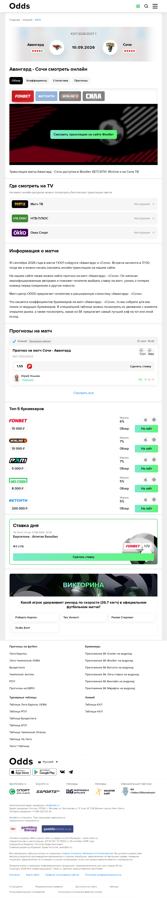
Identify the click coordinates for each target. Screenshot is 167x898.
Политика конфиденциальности (103, 874)
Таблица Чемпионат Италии (27, 732)
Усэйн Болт (22, 627)
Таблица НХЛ (94, 711)
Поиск (146, 6)
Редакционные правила (49, 886)
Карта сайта (32, 874)
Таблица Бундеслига (22, 718)
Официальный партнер (138, 791)
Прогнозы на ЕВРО (22, 688)
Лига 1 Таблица (19, 746)
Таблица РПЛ (18, 711)
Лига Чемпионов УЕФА (24, 660)
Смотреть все (84, 393)
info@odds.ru (52, 805)
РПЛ (12, 681)
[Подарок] (138, 6)
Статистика (60, 80)
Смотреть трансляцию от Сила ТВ (94, 96)
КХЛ (38, 20)
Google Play (44, 772)
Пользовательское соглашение (27, 892)
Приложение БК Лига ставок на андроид (112, 674)
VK (62, 771)
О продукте (15, 886)
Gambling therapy (29, 829)
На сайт (146, 428)
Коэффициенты (36, 80)
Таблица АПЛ (18, 725)
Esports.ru (48, 791)
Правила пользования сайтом (62, 874)
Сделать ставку (83, 557)
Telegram (70, 771)
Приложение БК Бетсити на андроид (109, 667)
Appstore (20, 772)
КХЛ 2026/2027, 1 (83, 34)
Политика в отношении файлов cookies (80, 892)
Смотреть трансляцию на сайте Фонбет (84, 134)
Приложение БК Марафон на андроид (110, 688)
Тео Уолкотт (71, 617)
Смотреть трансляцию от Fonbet (23, 96)
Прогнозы (81, 80)
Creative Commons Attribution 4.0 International (87, 853)
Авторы (114, 886)
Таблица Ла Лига (20, 739)
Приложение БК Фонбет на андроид (109, 660)
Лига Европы (18, 653)
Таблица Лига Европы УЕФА (28, 704)
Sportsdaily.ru (19, 791)
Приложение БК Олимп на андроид (108, 653)
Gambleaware (57, 829)
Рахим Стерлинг (122, 617)
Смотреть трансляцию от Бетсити (46, 96)
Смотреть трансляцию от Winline (70, 96)
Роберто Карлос (26, 617)
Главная (14, 20)
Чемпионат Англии (21, 674)
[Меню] (155, 6)
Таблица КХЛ (93, 704)
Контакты (14, 874)
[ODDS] (19, 6)
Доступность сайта (86, 886)
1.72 (147, 546)
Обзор (16, 80)
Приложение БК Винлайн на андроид (109, 681)
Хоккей (27, 20)
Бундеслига (17, 667)
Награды (77, 791)
